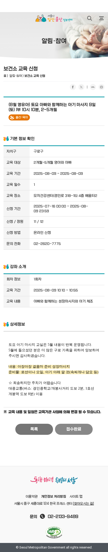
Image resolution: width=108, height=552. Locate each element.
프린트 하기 (101, 87)
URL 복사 (93, 87)
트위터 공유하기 (81, 87)
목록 (34, 429)
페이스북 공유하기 (73, 87)
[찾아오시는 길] (83, 503)
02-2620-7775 (47, 244)
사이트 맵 (76, 496)
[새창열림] (54, 532)
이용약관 (32, 496)
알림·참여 (16, 76)
